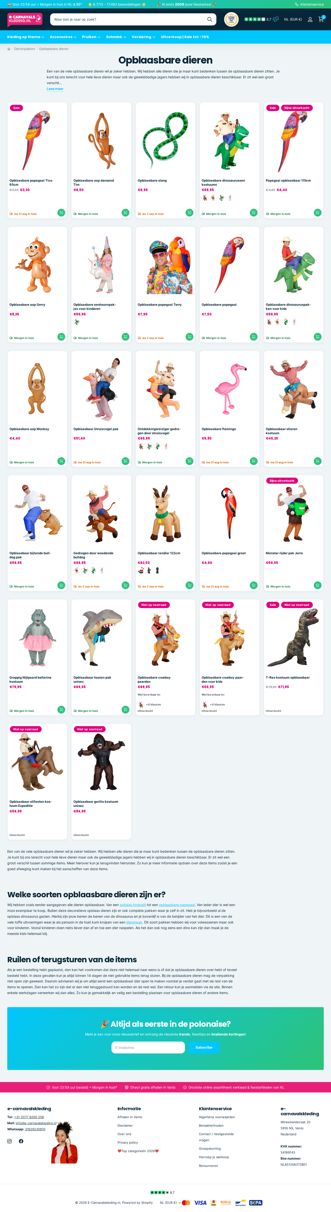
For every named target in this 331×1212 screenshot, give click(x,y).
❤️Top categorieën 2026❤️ (138, 1151)
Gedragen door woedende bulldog (93, 555)
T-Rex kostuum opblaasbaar (288, 677)
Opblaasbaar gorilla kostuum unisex (95, 804)
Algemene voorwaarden (217, 1117)
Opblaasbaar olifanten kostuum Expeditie (30, 804)
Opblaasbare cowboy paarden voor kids (223, 679)
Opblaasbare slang (152, 180)
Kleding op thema (23, 36)
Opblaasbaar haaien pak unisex (92, 679)
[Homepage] (8, 49)
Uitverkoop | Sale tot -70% (185, 36)
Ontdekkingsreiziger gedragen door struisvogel (159, 431)
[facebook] (21, 1141)
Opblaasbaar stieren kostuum (281, 431)
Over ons (124, 1134)
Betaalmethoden (211, 1125)
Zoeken (209, 19)
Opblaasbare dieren (54, 49)
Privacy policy (128, 1142)
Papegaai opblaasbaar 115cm (288, 180)
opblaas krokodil (133, 905)
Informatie (129, 1109)
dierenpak (134, 922)
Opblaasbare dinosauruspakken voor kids (288, 307)
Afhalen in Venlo (130, 1117)
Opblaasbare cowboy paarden (154, 679)
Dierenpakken (24, 49)
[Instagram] (9, 1141)
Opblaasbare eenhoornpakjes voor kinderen (94, 307)
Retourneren (208, 1166)
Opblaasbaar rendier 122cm (159, 553)
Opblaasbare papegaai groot (224, 553)
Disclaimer (125, 1125)
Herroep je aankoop (214, 1157)
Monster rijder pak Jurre (284, 553)
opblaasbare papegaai (177, 905)
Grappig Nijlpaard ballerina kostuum (30, 679)
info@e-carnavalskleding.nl (36, 1123)
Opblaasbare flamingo (219, 429)
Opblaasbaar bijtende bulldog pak (30, 555)
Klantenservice (215, 1109)
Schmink (114, 36)
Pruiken (89, 36)
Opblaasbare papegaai (219, 304)
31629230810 (35, 1129)
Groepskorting (210, 1148)
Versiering (141, 36)
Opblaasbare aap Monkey (29, 429)
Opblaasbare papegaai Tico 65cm (30, 182)
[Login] (310, 19)
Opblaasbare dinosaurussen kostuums (223, 182)
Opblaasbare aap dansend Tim (93, 182)
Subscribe (204, 1047)
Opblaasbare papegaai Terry (160, 304)
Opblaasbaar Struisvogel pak (95, 429)
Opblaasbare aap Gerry (27, 304)
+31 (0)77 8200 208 (29, 1117)
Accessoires (61, 36)
